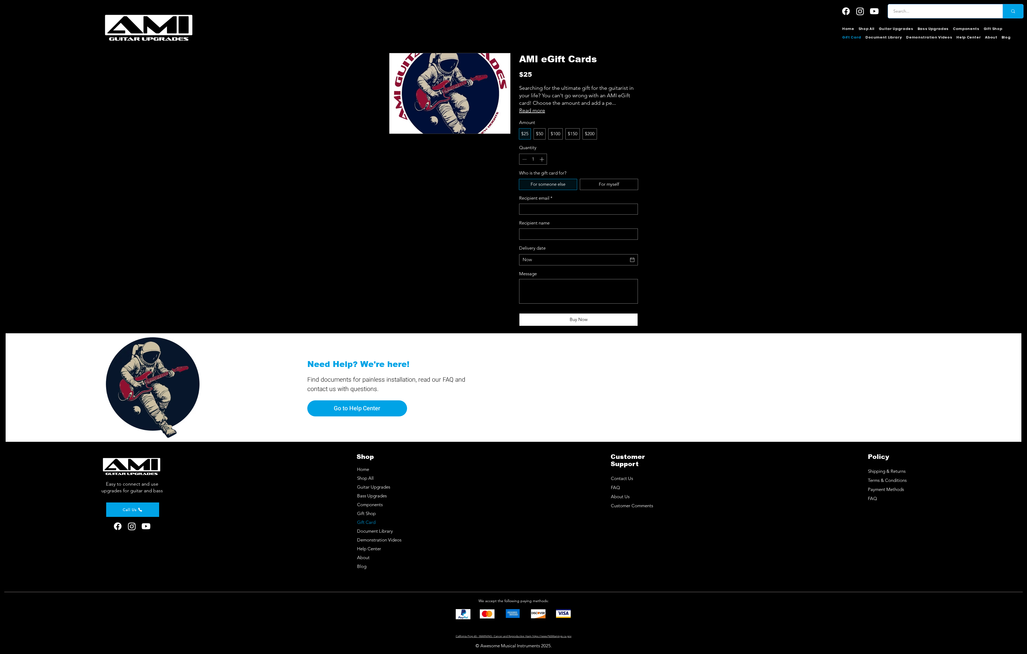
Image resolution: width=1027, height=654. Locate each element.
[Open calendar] (632, 260)
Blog (361, 566)
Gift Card (366, 522)
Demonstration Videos (379, 540)
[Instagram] (860, 11)
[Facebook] (846, 11)
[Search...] (1013, 11)
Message (528, 273)
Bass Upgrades (372, 495)
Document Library (375, 531)
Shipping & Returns (887, 471)
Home (363, 469)
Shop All (365, 478)
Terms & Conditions (887, 480)
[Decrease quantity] (524, 159)
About (363, 557)
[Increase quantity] (542, 159)
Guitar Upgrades (373, 487)
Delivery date (532, 248)
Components (370, 504)
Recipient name (534, 223)
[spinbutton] (533, 159)
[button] (896, 28)
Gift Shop (366, 513)
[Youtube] (874, 11)
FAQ (872, 498)
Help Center (369, 548)
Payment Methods (886, 489)
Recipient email (536, 198)
